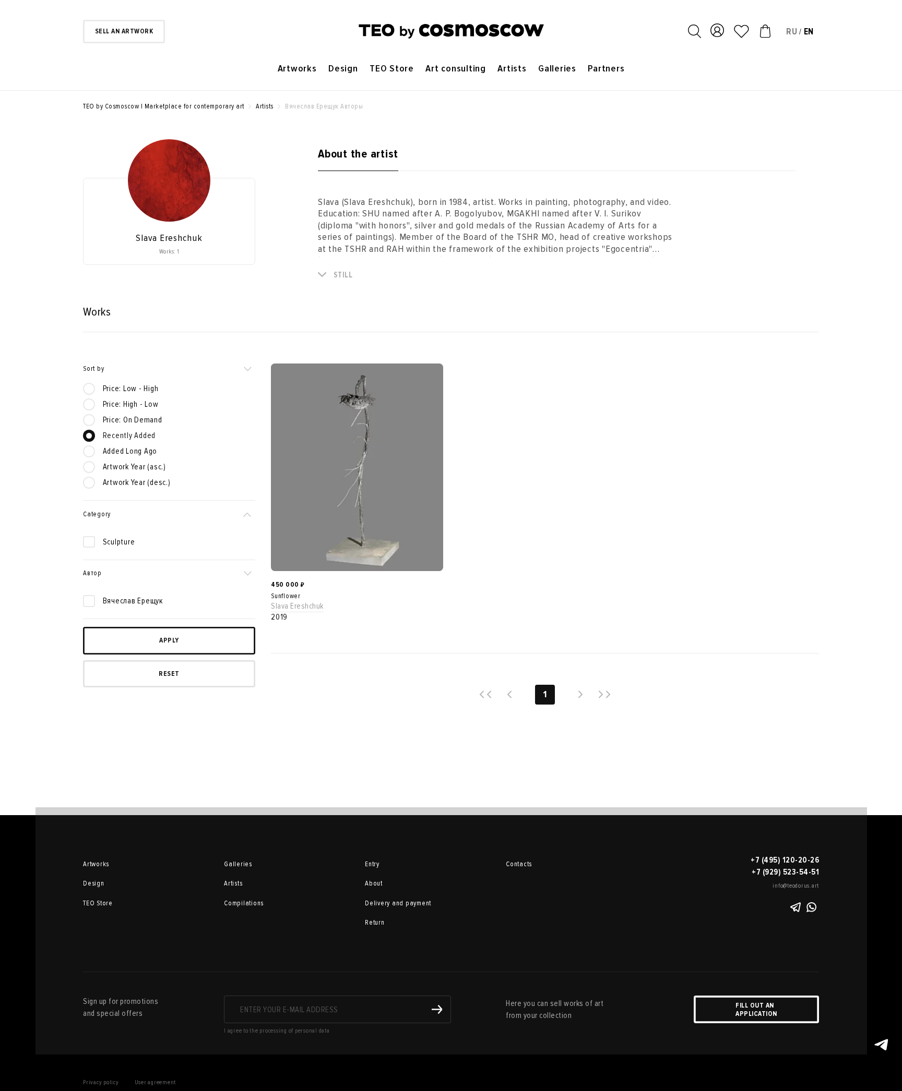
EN (809, 31)
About (374, 883)
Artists (511, 69)
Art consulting (455, 69)
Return (375, 922)
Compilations (244, 903)
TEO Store (392, 69)
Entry (372, 864)
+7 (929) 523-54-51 (785, 872)
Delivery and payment (398, 903)
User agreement (155, 1082)
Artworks (297, 69)
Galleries (557, 69)
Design (343, 69)
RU (792, 31)
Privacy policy (101, 1082)
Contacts (519, 864)
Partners (606, 69)
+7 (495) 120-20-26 (785, 860)
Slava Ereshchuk (297, 606)
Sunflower (286, 596)
